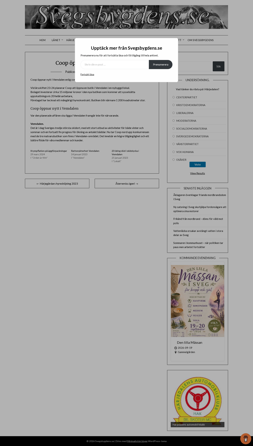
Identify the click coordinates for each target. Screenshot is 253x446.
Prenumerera (160, 64)
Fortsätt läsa (87, 74)
